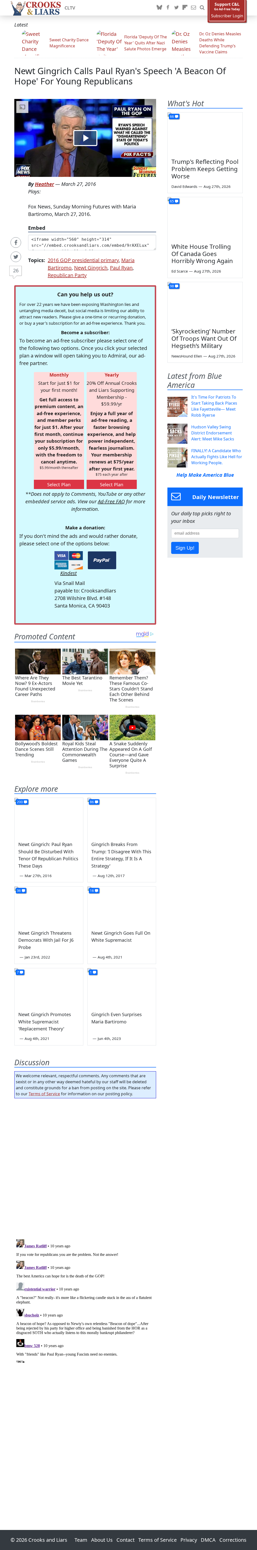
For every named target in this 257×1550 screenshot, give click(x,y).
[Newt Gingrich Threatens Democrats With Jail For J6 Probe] (49, 906)
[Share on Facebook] (15, 242)
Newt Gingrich (90, 267)
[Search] (202, 8)
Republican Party (67, 275)
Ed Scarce (179, 271)
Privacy (188, 1539)
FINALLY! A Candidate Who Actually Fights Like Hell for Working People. (216, 456)
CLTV (70, 8)
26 (16, 270)
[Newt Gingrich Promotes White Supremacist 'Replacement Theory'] (49, 987)
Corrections (232, 1539)
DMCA (208, 1539)
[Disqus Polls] (85, 1167)
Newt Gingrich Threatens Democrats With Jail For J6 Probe (46, 940)
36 (19, 890)
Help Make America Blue (205, 474)
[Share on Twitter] (15, 257)
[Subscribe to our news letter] (193, 8)
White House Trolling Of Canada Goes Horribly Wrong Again (202, 253)
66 (172, 116)
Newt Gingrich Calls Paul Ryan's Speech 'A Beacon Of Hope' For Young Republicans (120, 76)
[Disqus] (85, 1300)
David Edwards (184, 186)
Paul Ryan (121, 267)
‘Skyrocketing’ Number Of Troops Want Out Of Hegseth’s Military (203, 338)
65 (172, 201)
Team (81, 1539)
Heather (44, 184)
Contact (125, 1539)
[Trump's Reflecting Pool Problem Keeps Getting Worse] (205, 133)
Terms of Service (44, 1094)
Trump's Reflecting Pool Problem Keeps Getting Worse (204, 168)
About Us (102, 1539)
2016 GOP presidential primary (83, 260)
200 (20, 801)
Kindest (68, 573)
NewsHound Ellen (186, 356)
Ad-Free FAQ (111, 501)
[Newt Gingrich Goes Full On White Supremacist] (122, 906)
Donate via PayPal (102, 560)
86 (92, 801)
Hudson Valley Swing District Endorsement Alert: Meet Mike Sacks (212, 433)
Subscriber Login (227, 16)
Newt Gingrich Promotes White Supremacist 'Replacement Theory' (44, 1021)
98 (172, 286)
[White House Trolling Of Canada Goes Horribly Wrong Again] (205, 218)
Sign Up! (185, 548)
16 (92, 890)
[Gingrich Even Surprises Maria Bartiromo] (122, 987)
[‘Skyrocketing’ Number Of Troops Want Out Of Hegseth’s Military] (205, 303)
